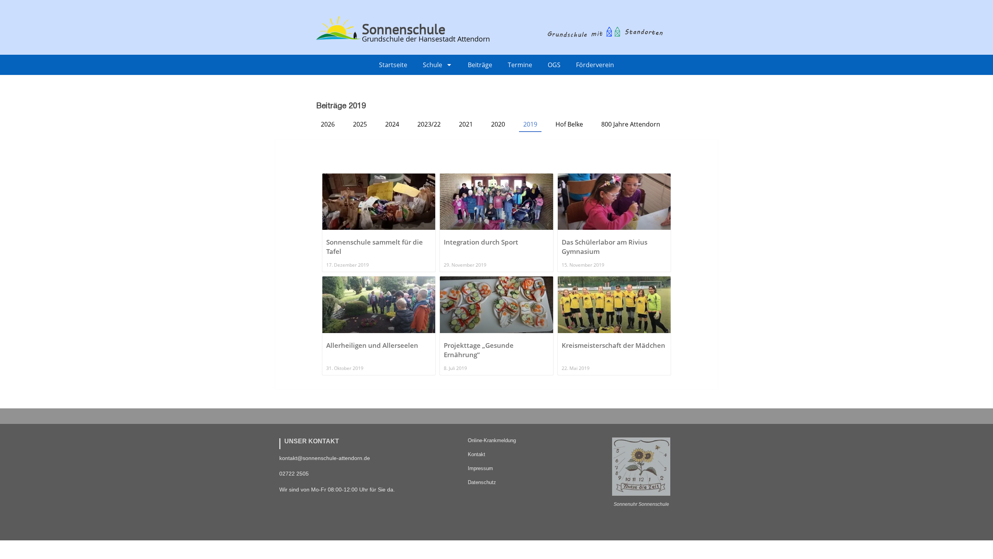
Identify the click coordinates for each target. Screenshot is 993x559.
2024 (392, 124)
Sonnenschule (403, 29)
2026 (328, 124)
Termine (520, 65)
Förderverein (595, 65)
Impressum (480, 468)
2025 (360, 124)
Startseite (393, 65)
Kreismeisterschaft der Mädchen (613, 345)
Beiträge (480, 65)
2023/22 (429, 124)
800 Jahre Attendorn (630, 124)
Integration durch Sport (481, 242)
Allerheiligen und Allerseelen (372, 345)
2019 (530, 124)
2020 (498, 124)
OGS (554, 65)
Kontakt (476, 454)
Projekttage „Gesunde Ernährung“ (479, 350)
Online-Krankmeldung (492, 440)
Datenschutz (482, 482)
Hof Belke (569, 124)
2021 (466, 124)
